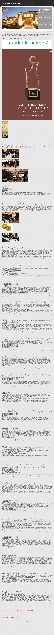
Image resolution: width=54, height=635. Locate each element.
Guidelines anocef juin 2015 (11, 617)
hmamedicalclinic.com (45, 17)
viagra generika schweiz (5, 35)
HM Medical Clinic (12, 3)
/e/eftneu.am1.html (45, 24)
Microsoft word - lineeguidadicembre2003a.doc (19, 610)
